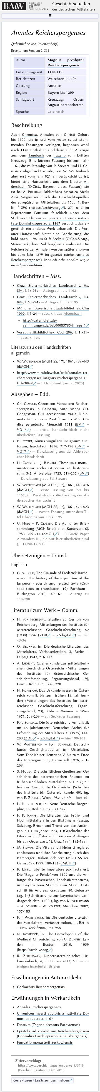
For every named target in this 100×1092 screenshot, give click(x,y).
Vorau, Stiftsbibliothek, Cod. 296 (44, 332)
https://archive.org (46, 207)
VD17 (21, 429)
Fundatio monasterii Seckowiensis (45, 1042)
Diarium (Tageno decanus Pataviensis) (48, 1024)
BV (78, 424)
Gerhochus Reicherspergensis (41, 986)
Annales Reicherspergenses (39, 1007)
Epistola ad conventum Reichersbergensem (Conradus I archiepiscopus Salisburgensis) (53, 1033)
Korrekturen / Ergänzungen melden (40, 1080)
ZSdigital (63, 635)
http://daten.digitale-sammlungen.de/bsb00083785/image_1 (54, 323)
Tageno (60, 155)
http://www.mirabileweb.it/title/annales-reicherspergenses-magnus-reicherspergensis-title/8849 (53, 377)
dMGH (23, 366)
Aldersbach (73, 313)
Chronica (29, 134)
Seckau (58, 238)
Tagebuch (36, 155)
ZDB (43, 635)
